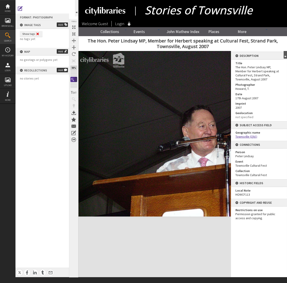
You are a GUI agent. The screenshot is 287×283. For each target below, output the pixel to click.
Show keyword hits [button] (73, 99)
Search (7, 40)
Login (8, 70)
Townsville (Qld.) (246, 137)
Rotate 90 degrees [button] (73, 54)
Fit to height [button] (73, 47)
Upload (8, 85)
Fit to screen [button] (73, 34)
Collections (109, 31)
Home (8, 11)
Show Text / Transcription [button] (73, 92)
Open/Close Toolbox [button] (76, 8)
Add (60, 24)
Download (73, 112)
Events (139, 31)
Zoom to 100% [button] (73, 60)
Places (213, 31)
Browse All (8, 25)
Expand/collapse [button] (285, 55)
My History (8, 55)
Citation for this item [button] (73, 139)
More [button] (8, 100)
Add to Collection (73, 119)
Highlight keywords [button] (73, 106)
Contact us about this (73, 126)
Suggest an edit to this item (20, 8)
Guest (103, 23)
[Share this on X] (19, 270)
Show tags (28, 33)
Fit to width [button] (73, 40)
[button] (73, 79)
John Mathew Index (182, 31)
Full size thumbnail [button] (73, 27)
